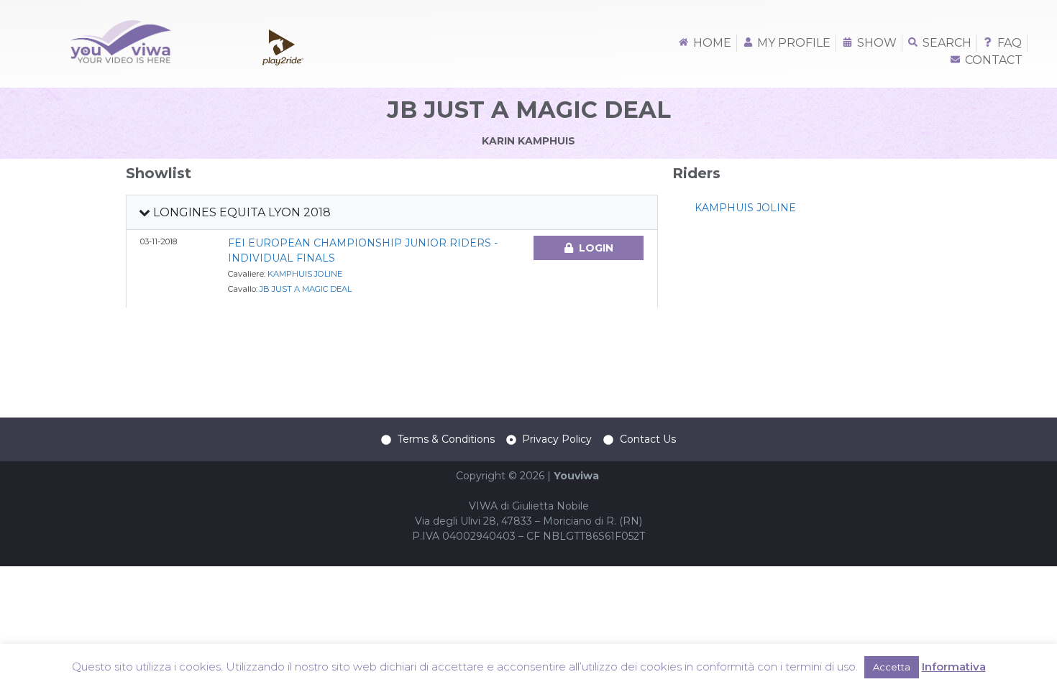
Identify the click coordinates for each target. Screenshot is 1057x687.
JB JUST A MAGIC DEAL (306, 289)
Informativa (954, 666)
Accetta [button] (891, 667)
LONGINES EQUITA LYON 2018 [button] (240, 212)
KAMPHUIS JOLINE (304, 274)
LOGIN (596, 247)
